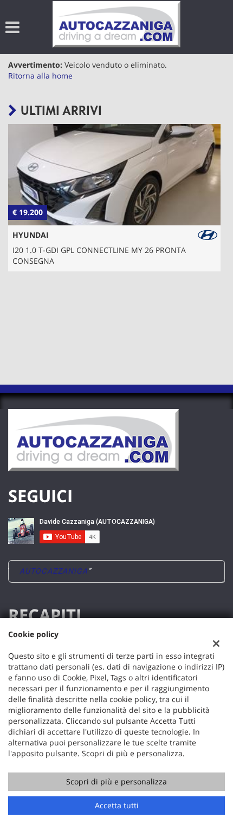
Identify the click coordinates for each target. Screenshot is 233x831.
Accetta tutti (117, 805)
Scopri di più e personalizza (116, 781)
